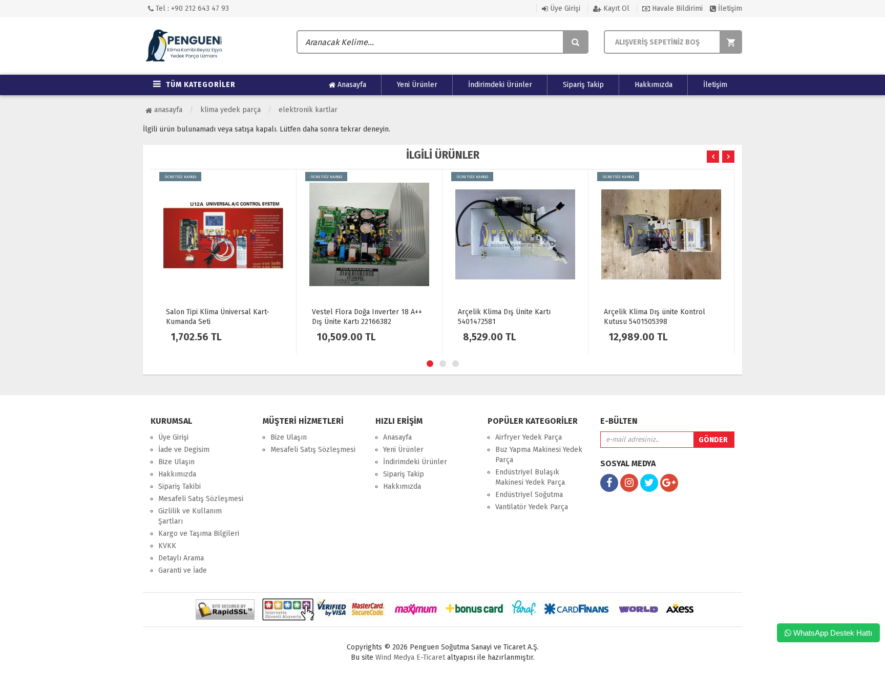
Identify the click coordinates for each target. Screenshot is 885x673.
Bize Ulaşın (176, 462)
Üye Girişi (564, 8)
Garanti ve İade (182, 570)
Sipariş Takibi (179, 486)
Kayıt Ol (615, 8)
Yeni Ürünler (417, 84)
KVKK (167, 545)
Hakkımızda (653, 84)
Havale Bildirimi (676, 8)
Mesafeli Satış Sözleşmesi (200, 498)
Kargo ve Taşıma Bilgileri (198, 533)
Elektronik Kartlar (308, 109)
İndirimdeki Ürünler (500, 84)
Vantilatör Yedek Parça (531, 507)
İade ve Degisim (183, 449)
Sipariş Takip (583, 84)
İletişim (729, 8)
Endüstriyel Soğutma (529, 494)
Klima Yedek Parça (230, 109)
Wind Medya (394, 657)
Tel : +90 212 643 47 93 (191, 8)
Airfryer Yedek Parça (528, 437)
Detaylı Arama (181, 558)
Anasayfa (350, 84)
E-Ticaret (429, 657)
